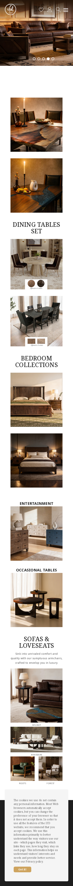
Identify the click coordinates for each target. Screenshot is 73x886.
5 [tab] (52, 58)
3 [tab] (43, 58)
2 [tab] (38, 58)
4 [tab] (48, 58)
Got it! (22, 869)
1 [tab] (34, 58)
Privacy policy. (34, 861)
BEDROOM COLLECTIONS (36, 361)
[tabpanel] (36, 33)
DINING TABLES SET (36, 227)
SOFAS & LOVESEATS (36, 642)
